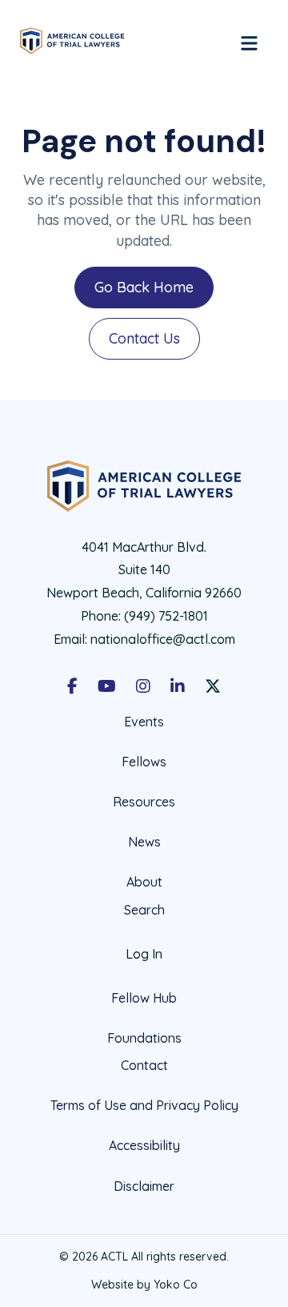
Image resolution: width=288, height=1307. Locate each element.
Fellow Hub (144, 998)
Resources (144, 802)
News (144, 842)
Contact (144, 1065)
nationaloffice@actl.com (162, 639)
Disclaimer (144, 1186)
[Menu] (249, 41)
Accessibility (144, 1145)
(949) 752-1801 (166, 616)
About (144, 882)
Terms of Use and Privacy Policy (144, 1105)
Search (144, 910)
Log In (144, 954)
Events (144, 722)
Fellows (144, 762)
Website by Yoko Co (144, 1284)
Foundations (144, 1038)
